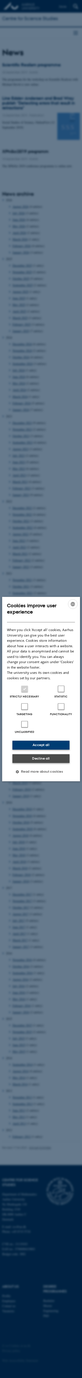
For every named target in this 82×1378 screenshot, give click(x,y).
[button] (41, 771)
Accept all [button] (41, 745)
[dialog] (41, 689)
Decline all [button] (41, 758)
